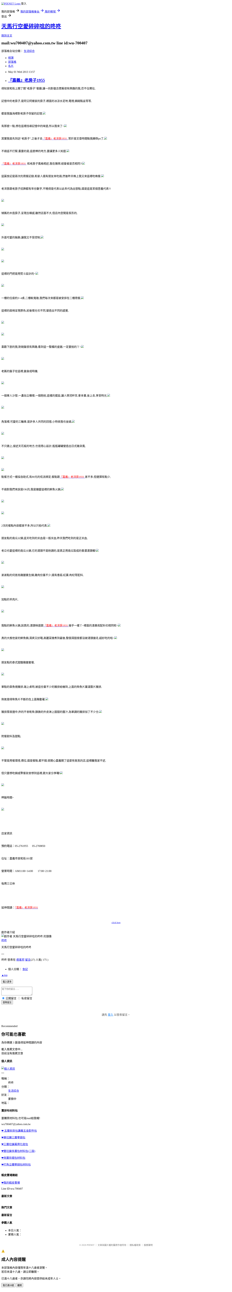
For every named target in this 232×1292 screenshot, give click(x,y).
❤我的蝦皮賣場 (10, 1182)
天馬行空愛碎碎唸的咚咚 (31, 26)
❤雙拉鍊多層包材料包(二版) (18, 1151)
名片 (11, 66)
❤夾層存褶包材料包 (13, 1157)
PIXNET (90, 1245)
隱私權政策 (135, 1245)
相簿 (11, 57)
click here (116, 922)
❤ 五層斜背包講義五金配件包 (19, 1130)
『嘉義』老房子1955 (26, 80)
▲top (4, 975)
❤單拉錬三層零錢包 (13, 1137)
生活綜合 (29, 51)
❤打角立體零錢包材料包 (16, 1164)
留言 (28, 959)
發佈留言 (7, 1002)
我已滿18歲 (8, 1285)
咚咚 (4, 940)
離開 (19, 1285)
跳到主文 (6, 35)
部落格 (12, 61)
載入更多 (7, 981)
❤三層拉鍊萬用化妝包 (14, 1144)
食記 (25, 969)
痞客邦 (20, 959)
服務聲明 (148, 1245)
